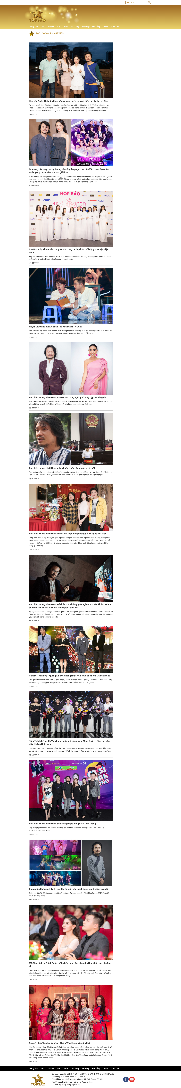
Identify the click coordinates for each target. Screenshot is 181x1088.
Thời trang (75, 26)
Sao (42, 26)
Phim (66, 26)
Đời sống (96, 26)
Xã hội (105, 26)
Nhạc (59, 26)
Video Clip (115, 26)
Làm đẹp (86, 26)
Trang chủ (33, 26)
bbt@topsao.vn (73, 1084)
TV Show (50, 26)
